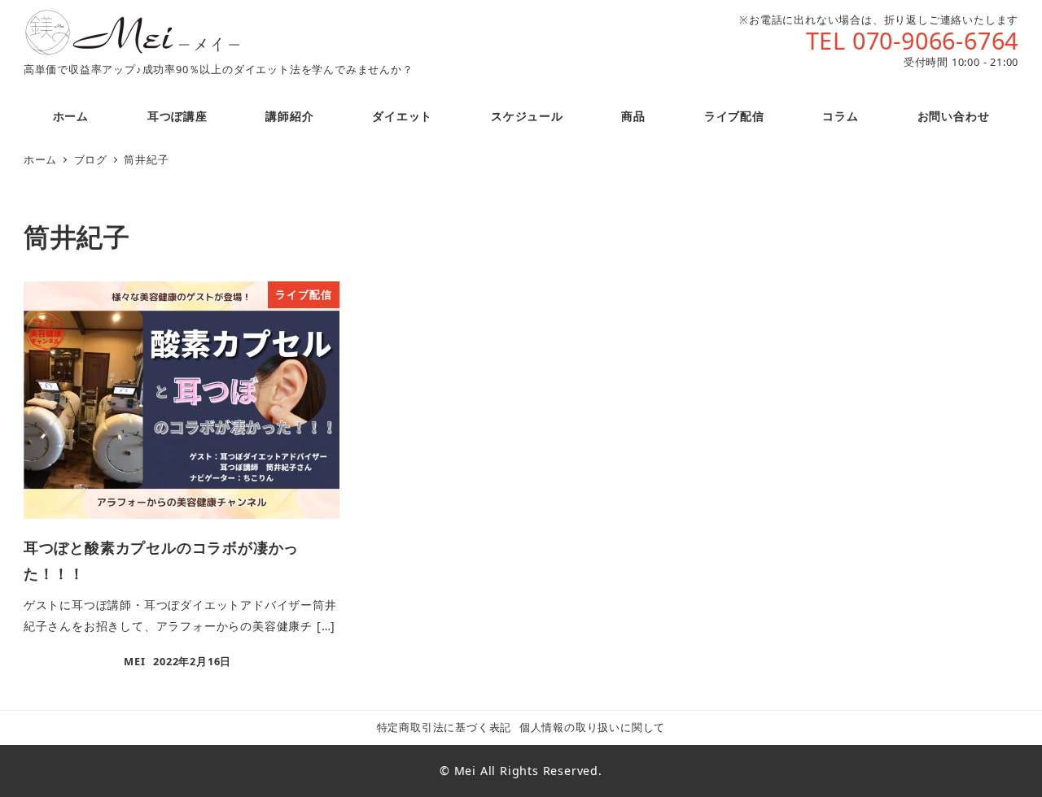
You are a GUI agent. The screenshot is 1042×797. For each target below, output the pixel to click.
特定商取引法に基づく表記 (444, 727)
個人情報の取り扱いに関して (592, 727)
